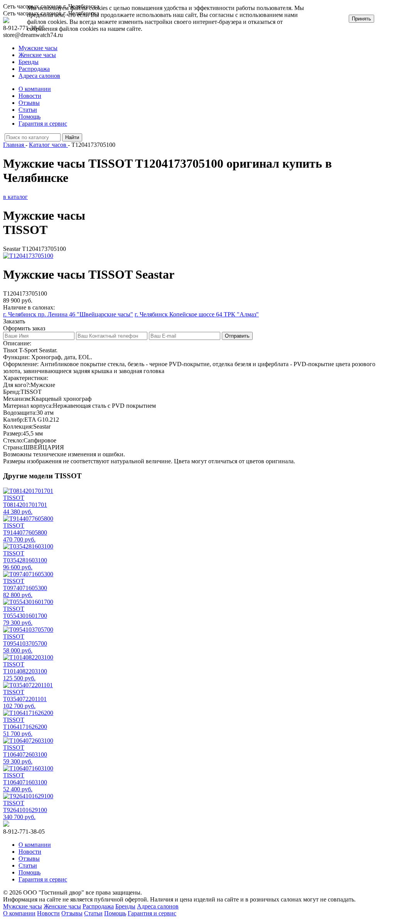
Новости (30, 96)
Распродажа (34, 69)
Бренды (29, 62)
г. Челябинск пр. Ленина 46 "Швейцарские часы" (68, 314)
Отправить (237, 336)
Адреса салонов (39, 75)
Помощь (30, 116)
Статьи (28, 109)
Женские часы (37, 55)
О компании (35, 89)
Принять (361, 19)
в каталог (15, 196)
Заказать (14, 321)
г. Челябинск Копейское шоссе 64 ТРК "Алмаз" (197, 314)
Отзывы (29, 102)
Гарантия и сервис (43, 123)
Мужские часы (38, 48)
